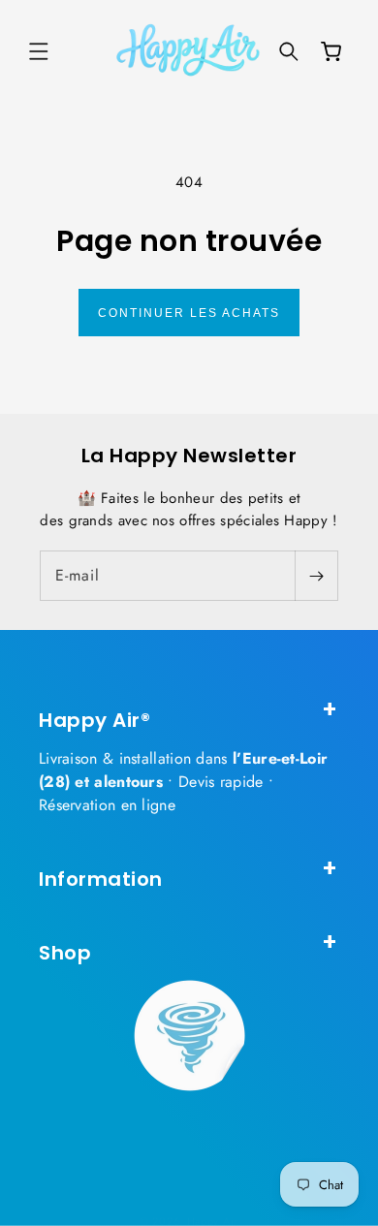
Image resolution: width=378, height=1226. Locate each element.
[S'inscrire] (316, 575)
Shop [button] (65, 952)
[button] (38, 51)
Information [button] (101, 879)
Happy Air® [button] (94, 720)
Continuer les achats (189, 313)
